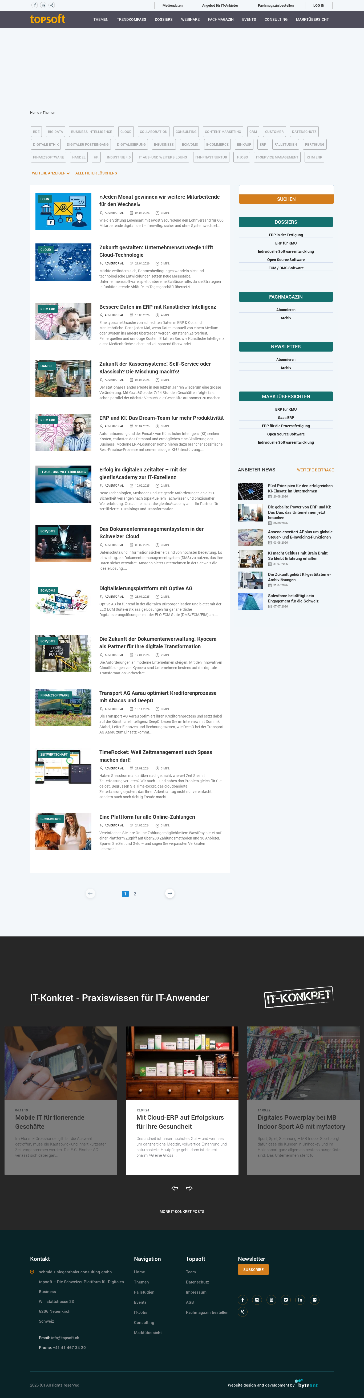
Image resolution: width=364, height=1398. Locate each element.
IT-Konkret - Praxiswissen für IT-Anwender (119, 997)
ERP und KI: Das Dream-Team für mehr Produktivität (161, 417)
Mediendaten (173, 5)
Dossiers (164, 19)
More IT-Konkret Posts (182, 1211)
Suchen (286, 199)
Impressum (196, 1292)
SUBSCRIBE (253, 1269)
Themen (101, 19)
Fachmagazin (221, 19)
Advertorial (114, 213)
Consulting (276, 19)
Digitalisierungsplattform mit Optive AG (145, 588)
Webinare (190, 19)
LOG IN (318, 5)
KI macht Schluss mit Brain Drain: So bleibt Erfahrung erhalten (298, 555)
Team (191, 1271)
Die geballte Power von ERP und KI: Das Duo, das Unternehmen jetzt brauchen (299, 512)
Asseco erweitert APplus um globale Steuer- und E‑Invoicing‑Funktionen (300, 534)
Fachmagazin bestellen (276, 5)
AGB (190, 1302)
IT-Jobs (140, 1312)
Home (34, 112)
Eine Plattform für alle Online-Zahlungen (147, 816)
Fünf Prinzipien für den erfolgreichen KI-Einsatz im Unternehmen (300, 488)
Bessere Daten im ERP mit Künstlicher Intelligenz (157, 306)
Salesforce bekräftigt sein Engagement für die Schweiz (293, 598)
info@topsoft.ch (65, 1337)
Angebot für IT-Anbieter (220, 5)
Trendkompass (131, 19)
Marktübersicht (312, 19)
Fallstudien (144, 1292)
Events (249, 19)
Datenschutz (197, 1282)
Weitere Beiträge (315, 469)
